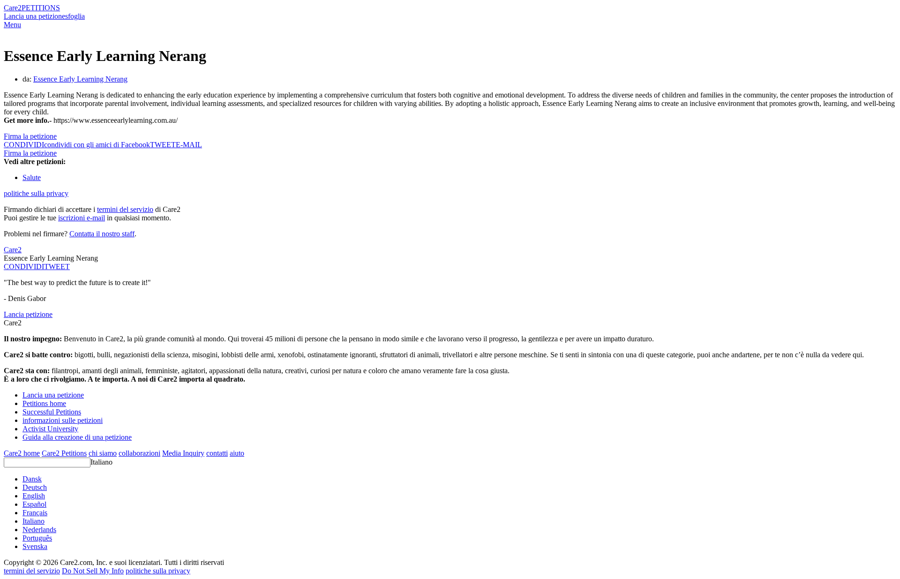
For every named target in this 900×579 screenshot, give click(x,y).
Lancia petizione (28, 314)
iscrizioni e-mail (81, 218)
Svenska (34, 546)
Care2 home (22, 453)
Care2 (13, 8)
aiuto (237, 453)
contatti (217, 453)
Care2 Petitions (64, 453)
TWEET (163, 145)
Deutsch (34, 487)
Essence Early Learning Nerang (80, 79)
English (33, 496)
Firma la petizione (30, 136)
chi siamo (103, 453)
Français (34, 513)
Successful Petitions (51, 412)
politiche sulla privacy (36, 193)
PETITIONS (41, 8)
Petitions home (44, 403)
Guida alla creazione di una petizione (77, 437)
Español (34, 504)
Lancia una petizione (34, 16)
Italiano (101, 462)
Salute (31, 177)
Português (37, 538)
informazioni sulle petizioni (62, 420)
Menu (12, 25)
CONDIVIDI (24, 267)
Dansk (32, 479)
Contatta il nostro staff (102, 234)
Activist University (50, 429)
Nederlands (39, 530)
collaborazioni (139, 453)
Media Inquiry (183, 453)
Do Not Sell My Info (93, 571)
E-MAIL (189, 145)
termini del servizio (125, 209)
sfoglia (75, 16)
